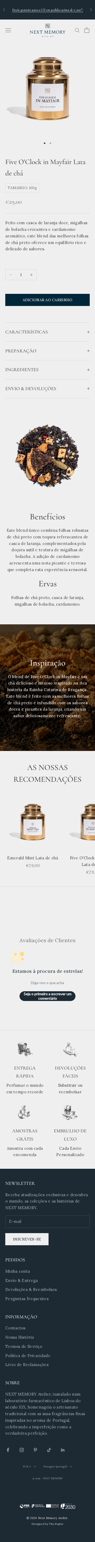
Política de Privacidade (27, 1355)
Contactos (15, 1327)
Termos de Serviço (23, 1346)
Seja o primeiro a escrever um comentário (48, 996)
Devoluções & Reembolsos (31, 1289)
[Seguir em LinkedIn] (62, 1450)
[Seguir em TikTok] (49, 1450)
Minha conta (17, 1271)
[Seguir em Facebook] (8, 1450)
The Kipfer (56, 1524)
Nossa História (19, 1337)
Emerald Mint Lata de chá (32, 857)
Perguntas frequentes (27, 1298)
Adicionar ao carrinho (48, 300)
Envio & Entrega (21, 1280)
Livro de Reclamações (27, 1364)
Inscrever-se (27, 1239)
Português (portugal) (55, 1466)
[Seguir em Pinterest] (35, 1450)
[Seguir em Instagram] (21, 1450)
